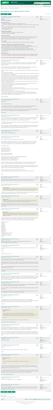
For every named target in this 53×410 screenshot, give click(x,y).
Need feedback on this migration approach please (15, 11)
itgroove (41, 16)
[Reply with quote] (37, 17)
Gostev (41, 115)
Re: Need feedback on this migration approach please (10, 60)
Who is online (3, 395)
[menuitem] (49, 6)
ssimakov (41, 384)
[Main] (6, 2)
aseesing (41, 245)
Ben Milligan (41, 294)
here (29, 118)
